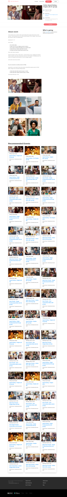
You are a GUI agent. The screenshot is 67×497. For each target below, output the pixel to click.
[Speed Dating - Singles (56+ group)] (48, 150)
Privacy (22, 493)
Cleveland (36, 1)
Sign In (55, 1)
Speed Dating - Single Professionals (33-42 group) (14, 218)
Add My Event (45, 480)
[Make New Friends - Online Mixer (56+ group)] (32, 191)
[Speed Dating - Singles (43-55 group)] (15, 334)
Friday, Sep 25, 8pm (46, 421)
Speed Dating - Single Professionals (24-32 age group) (48, 199)
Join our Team (41, 1)
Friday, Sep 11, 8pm (13, 319)
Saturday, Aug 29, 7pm (13, 235)
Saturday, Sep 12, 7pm (30, 340)
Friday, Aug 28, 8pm (46, 195)
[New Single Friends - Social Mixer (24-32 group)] (15, 417)
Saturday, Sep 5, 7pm (46, 278)
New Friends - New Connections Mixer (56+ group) (48, 303)
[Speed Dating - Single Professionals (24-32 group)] (32, 251)
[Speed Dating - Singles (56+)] (48, 375)
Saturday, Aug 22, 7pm (30, 175)
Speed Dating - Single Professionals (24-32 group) (31, 260)
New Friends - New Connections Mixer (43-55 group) (15, 199)
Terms (27, 493)
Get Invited (50, 24)
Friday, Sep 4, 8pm (29, 256)
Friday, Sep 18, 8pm (46, 360)
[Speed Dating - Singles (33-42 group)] (15, 149)
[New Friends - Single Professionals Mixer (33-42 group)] (48, 170)
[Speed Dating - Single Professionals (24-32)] (15, 170)
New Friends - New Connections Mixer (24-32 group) (32, 344)
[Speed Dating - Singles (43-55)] (32, 211)
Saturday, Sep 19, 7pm (13, 400)
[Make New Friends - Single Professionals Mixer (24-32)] (32, 170)
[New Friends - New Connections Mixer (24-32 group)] (32, 334)
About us (44, 482)
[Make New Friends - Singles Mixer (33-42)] (48, 334)
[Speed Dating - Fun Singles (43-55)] (32, 150)
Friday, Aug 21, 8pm (13, 153)
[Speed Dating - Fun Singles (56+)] (48, 210)
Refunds (30, 493)
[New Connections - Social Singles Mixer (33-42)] (15, 458)
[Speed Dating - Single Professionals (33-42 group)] (15, 210)
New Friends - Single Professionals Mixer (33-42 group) (48, 179)
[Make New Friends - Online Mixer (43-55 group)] (48, 230)
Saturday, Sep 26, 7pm (46, 442)
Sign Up (48, 1)
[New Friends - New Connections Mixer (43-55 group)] (15, 191)
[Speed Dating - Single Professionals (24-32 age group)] (48, 190)
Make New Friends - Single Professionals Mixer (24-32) (32, 179)
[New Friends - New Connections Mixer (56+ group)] (48, 293)
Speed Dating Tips (29, 482)
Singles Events (28, 480)
